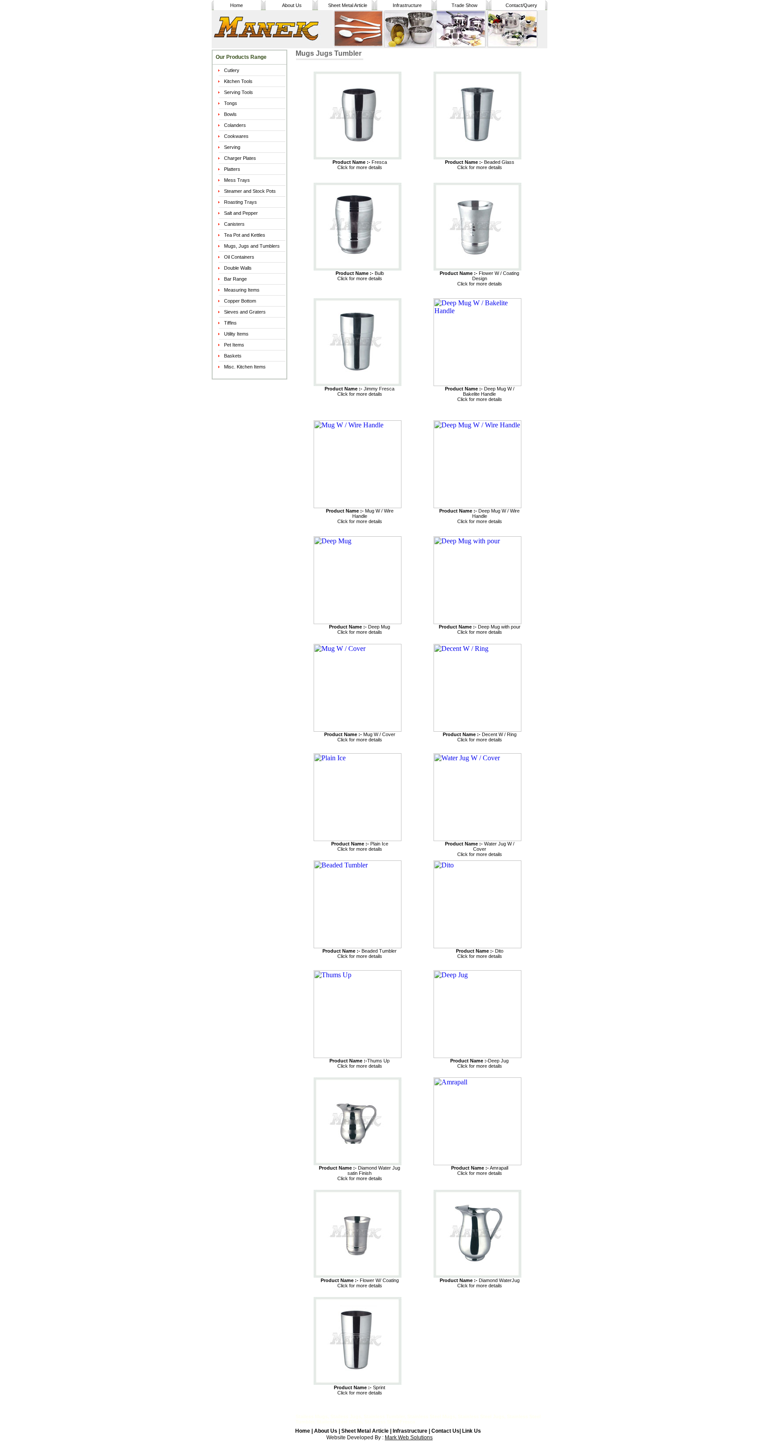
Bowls (230, 114)
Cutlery (231, 70)
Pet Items (234, 344)
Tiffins (230, 322)
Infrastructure (407, 5)
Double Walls (238, 268)
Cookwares (236, 136)
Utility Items (236, 333)
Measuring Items (242, 290)
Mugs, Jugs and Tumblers (252, 246)
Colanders (235, 125)
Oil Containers (239, 257)
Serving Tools (238, 92)
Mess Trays (237, 180)
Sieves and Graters (245, 311)
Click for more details (359, 167)
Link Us (471, 1431)
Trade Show (464, 5)
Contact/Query (521, 5)
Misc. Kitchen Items (245, 366)
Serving (232, 147)
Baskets (233, 355)
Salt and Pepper (241, 213)
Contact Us (445, 1431)
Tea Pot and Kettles (244, 235)
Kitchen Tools (238, 81)
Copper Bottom (240, 300)
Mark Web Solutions (409, 1437)
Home (236, 5)
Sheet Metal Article (347, 5)
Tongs (230, 103)
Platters (232, 169)
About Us (292, 5)
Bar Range (235, 279)
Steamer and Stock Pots (250, 191)
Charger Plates (240, 158)
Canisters (234, 224)
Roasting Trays (240, 202)
